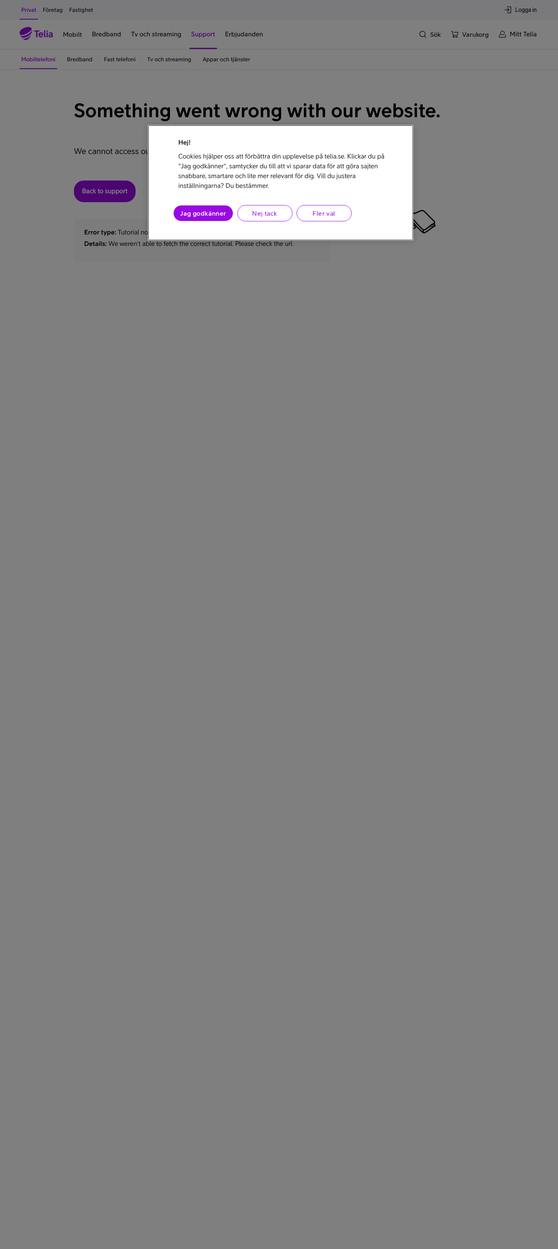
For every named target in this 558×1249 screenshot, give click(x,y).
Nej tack (264, 212)
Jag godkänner (203, 212)
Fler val (323, 212)
